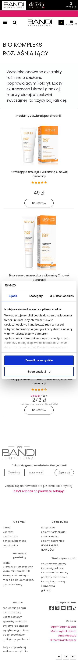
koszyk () (71, 24)
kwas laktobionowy (53, 563)
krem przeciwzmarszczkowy (18, 564)
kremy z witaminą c (15, 575)
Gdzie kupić (59, 522)
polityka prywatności (16, 639)
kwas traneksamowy (54, 572)
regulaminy (10, 545)
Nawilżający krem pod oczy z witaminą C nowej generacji (39, 381)
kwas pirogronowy (53, 581)
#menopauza (67, 635)
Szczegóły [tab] (36, 295)
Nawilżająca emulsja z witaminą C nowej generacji (39, 174)
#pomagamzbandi (63, 627)
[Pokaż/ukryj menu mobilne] (4, 23)
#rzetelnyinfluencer (63, 640)
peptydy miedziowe (54, 577)
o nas (6, 527)
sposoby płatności (15, 621)
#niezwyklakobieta (63, 631)
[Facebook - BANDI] (50, 609)
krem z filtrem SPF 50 (16, 571)
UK (66, 656)
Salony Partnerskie (53, 532)
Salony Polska (50, 536)
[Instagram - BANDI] (57, 609)
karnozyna (48, 586)
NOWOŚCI (47, 550)
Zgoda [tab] (13, 295)
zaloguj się (71, 6)
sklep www (48, 527)
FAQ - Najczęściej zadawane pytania (15, 649)
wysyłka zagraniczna (16, 630)
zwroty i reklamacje (16, 626)
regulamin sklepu (14, 608)
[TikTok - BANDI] (74, 609)
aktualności (10, 536)
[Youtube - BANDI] (63, 609)
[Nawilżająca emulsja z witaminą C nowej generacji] (39, 165)
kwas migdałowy (52, 568)
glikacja (46, 590)
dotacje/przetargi (15, 541)
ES (73, 656)
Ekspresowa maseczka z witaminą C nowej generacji (39, 277)
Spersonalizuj (37, 371)
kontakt (8, 532)
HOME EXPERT (49, 545)
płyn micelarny (12, 584)
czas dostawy (12, 612)
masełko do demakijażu (19, 580)
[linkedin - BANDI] (70, 609)
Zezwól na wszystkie (39, 360)
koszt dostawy (12, 617)
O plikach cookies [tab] (62, 295)
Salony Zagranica (52, 541)
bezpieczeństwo (14, 634)
